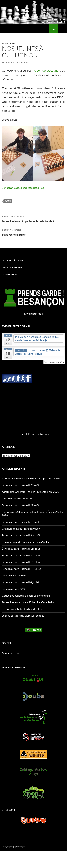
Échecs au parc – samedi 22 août (20, 505)
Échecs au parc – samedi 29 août (20, 485)
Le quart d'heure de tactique (33, 434)
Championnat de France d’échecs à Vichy (25, 542)
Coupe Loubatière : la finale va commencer (26, 595)
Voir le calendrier (53, 361)
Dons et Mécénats (12, 260)
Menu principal (62, 28)
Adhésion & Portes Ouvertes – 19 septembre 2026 (31, 478)
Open (8, 201)
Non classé (9, 43)
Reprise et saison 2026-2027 (18, 498)
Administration (11, 653)
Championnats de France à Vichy (21, 528)
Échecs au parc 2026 (13, 588)
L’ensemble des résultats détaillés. (23, 187)
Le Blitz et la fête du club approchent (23, 615)
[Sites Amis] (33, 820)
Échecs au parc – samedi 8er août (21, 535)
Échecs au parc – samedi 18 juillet (21, 562)
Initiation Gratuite (13, 267)
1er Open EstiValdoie (14, 575)
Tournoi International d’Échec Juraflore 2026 (28, 602)
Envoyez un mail (33, 313)
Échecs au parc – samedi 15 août (20, 521)
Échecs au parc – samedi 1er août (21, 548)
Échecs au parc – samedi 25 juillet (21, 555)
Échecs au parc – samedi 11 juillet (21, 568)
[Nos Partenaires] (33, 679)
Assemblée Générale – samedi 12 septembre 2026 (30, 491)
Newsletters (9, 274)
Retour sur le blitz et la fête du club (22, 608)
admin (25, 62)
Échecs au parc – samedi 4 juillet (20, 582)
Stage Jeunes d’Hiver (14, 232)
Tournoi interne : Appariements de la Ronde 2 (28, 219)
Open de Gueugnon (47, 70)
